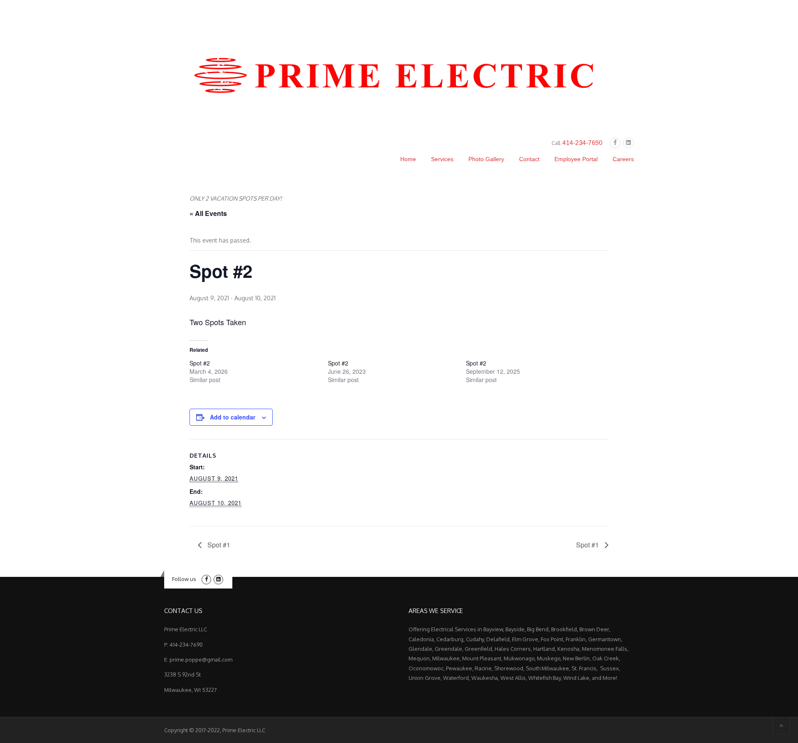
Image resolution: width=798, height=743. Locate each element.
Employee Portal (576, 159)
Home (408, 159)
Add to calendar (232, 417)
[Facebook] (615, 143)
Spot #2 (200, 363)
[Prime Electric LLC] (399, 74)
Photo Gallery (486, 159)
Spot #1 (218, 544)
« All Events (208, 213)
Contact (529, 159)
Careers (623, 159)
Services (442, 159)
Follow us (184, 579)
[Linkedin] (628, 143)
